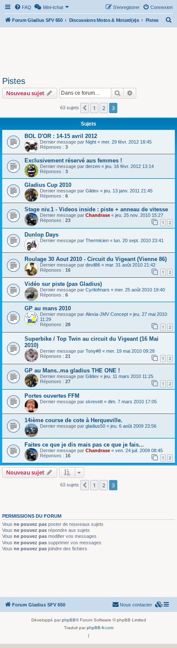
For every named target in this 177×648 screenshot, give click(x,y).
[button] (84, 108)
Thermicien (97, 240)
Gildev (92, 190)
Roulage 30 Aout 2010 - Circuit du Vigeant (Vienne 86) (95, 259)
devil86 (92, 264)
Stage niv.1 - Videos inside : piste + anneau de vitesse (96, 209)
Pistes (13, 81)
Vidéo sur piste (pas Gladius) (63, 284)
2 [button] (103, 108)
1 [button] (94, 108)
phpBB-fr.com (100, 627)
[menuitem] (22, 7)
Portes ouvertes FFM (51, 396)
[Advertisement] (88, 50)
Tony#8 (93, 351)
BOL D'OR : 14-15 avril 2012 (60, 136)
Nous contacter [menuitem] (136, 604)
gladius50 (95, 426)
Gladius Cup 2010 (47, 185)
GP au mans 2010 (47, 308)
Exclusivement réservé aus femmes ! (73, 160)
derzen (92, 166)
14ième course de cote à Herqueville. (73, 420)
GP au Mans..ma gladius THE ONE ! (72, 370)
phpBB (69, 620)
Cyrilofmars (97, 289)
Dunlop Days (41, 234)
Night (90, 141)
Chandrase (97, 215)
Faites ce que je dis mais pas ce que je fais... (84, 444)
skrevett (94, 401)
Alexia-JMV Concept (106, 314)
